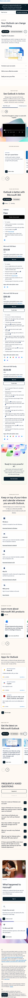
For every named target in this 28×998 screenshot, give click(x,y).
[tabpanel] (14, 57)
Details (11, 986)
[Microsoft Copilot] (4, 357)
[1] (2, 949)
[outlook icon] (4, 240)
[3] (2, 981)
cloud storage (11, 231)
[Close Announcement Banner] (25, 5)
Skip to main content (5, 1)
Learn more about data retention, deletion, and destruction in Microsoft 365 (13, 960)
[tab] (5, 31)
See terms (20, 256)
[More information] (20, 271)
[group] (14, 162)
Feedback (4, 994)
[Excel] (10, 357)
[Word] (7, 357)
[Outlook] (4, 287)
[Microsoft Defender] (4, 360)
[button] (8, 12)
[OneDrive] (7, 287)
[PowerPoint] (13, 357)
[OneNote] (19, 357)
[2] (2, 964)
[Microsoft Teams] (7, 360)
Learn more (6, 979)
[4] (2, 989)
